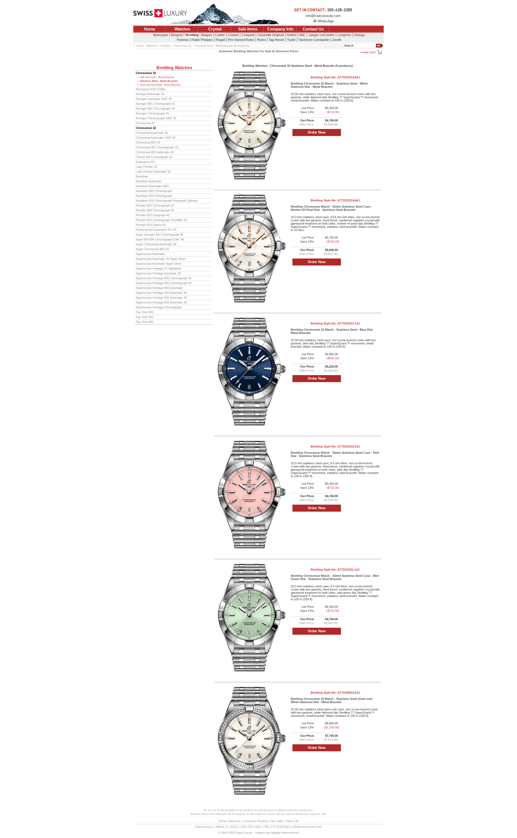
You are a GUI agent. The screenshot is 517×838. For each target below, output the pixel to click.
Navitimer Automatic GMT (152, 186)
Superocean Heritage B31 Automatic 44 (161, 302)
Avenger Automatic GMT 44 (154, 98)
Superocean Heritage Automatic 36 (158, 273)
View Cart (292, 821)
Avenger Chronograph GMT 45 (156, 118)
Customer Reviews (255, 821)
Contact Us (313, 29)
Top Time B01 (145, 312)
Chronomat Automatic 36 (152, 132)
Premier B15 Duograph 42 (153, 215)
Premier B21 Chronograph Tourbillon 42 (161, 220)
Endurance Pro (145, 161)
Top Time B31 (145, 321)
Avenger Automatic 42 (150, 94)
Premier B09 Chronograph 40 (155, 210)
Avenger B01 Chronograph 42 (155, 103)
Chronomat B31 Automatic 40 (155, 152)
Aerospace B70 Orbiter (151, 89)
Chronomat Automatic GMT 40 (155, 137)
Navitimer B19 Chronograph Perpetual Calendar (167, 200)
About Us (235, 821)
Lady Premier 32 (146, 166)
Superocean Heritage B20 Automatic (159, 287)
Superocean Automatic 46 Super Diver (161, 258)
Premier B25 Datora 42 (151, 224)
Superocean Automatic (150, 254)
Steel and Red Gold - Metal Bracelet (160, 84)
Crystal (215, 29)
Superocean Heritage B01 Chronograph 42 (163, 278)
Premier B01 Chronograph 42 (155, 205)
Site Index (277, 821)
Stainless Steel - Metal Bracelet (158, 81)
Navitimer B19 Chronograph (154, 195)
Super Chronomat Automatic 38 (156, 244)
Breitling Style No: (335, 77)
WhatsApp (325, 21)
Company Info (280, 29)
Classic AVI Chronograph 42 (154, 157)
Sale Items (247, 29)
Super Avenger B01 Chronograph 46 (159, 234)
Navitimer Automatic (149, 181)
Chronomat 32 (146, 73)
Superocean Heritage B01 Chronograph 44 (163, 283)
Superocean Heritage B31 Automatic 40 (161, 292)
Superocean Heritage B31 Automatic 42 (161, 297)
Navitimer (142, 176)
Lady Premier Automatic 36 (153, 171)
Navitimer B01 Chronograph (154, 191)
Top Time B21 (145, 317)
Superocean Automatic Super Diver (158, 263)
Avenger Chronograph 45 (152, 113)
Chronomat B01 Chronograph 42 (157, 147)
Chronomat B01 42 (148, 142)
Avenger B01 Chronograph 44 (155, 108)
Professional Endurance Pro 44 (156, 229)
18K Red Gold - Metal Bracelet (157, 77)
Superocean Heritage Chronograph (158, 307)
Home (149, 29)
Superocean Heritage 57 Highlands (158, 268)
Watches (182, 29)
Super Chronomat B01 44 (152, 249)
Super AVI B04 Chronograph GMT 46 (160, 239)
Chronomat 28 (145, 123)
